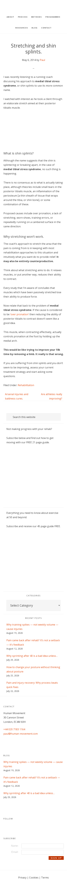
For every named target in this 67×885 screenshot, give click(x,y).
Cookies (33, 877)
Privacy (22, 877)
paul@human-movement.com (20, 733)
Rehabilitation (26, 385)
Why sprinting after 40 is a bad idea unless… (32, 656)
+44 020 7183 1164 (14, 729)
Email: (14, 852)
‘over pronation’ (19, 314)
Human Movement (33, 5)
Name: (14, 845)
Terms (45, 877)
